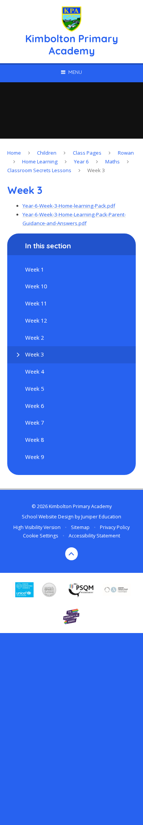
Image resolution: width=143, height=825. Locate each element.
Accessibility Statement (94, 535)
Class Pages (87, 152)
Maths (112, 161)
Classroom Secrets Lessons (39, 170)
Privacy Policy (115, 527)
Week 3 (96, 170)
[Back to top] (71, 553)
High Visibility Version (37, 527)
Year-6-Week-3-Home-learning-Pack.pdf (68, 205)
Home (14, 152)
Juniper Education (101, 516)
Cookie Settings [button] (40, 535)
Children (46, 152)
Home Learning (40, 161)
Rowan (126, 152)
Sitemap (80, 527)
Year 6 (81, 161)
